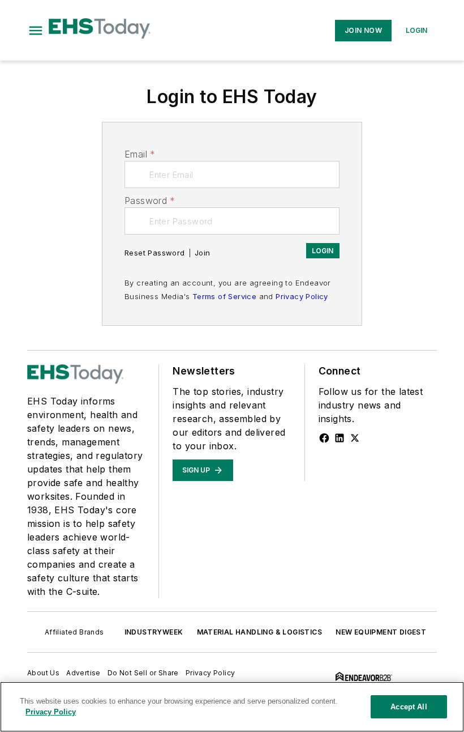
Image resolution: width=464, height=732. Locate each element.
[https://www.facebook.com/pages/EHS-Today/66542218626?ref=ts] (324, 438)
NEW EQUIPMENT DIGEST (381, 632)
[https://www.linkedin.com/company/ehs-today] (339, 438)
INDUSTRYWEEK (153, 632)
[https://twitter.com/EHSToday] (354, 438)
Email (139, 154)
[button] (35, 30)
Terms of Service (224, 296)
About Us (43, 673)
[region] (232, 707)
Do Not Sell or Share (143, 673)
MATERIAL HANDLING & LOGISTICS (260, 632)
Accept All (408, 707)
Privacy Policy (302, 296)
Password (149, 200)
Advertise (83, 673)
